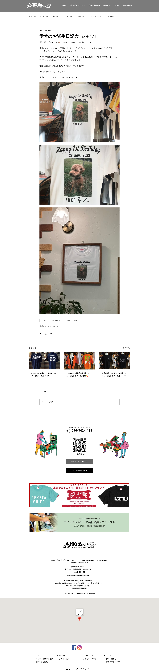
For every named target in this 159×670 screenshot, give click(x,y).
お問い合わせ (127, 5)
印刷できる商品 (94, 5)
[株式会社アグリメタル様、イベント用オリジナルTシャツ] (114, 360)
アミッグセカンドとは (77, 5)
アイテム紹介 (44, 16)
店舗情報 (81, 16)
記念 (68, 320)
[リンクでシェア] (51, 333)
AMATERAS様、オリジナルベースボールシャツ (43, 374)
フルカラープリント (57, 320)
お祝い (76, 320)
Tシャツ (43, 320)
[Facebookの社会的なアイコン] (74, 647)
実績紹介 (106, 5)
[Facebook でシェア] (40, 333)
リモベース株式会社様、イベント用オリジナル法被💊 (79, 374)
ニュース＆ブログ (68, 16)
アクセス (116, 5)
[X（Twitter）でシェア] (46, 333)
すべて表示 (126, 348)
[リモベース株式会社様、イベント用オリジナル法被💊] (79, 360)
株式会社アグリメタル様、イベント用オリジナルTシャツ (114, 374)
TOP (61, 5)
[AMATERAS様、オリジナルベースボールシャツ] (44, 360)
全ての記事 (32, 16)
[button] (128, 16)
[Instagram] (79, 647)
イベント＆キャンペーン (96, 16)
